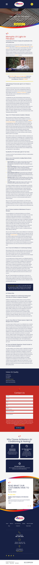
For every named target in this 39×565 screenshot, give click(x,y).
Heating (23, 523)
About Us (11, 523)
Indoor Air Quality (30, 523)
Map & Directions (19, 551)
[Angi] (11, 555)
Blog (9, 525)
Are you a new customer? (10, 411)
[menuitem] (19, 375)
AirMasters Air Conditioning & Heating (22, 46)
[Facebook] (6, 555)
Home (7, 523)
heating (18, 92)
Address (7, 408)
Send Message (18, 427)
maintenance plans (14, 234)
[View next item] (30, 505)
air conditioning (23, 92)
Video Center (28, 525)
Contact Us (18, 525)
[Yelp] (13, 555)
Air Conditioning (18, 523)
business (16, 55)
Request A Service (18, 24)
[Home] (19, 4)
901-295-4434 (19, 536)
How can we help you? (9, 414)
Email (7, 405)
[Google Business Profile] (8, 555)
